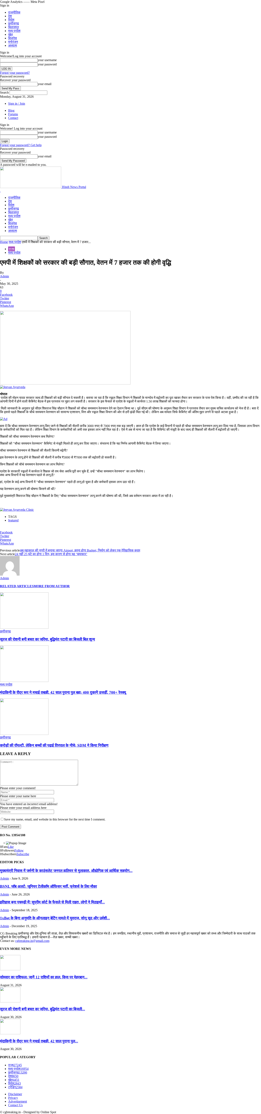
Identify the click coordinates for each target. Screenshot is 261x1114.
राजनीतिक (14, 12)
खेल (10, 34)
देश (10, 16)
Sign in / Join (16, 103)
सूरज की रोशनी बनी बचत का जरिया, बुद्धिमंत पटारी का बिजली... (42, 1009)
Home (4, 242)
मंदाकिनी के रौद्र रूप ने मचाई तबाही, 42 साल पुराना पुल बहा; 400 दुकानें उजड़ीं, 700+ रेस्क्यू (63, 692)
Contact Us (15, 1105)
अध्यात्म (12, 45)
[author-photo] (10, 574)
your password (47, 64)
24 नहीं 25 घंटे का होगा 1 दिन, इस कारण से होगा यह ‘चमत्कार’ (51, 554)
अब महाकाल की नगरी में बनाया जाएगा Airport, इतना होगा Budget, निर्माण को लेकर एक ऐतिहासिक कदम (80, 550)
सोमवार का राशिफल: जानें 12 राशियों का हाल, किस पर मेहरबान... (43, 977)
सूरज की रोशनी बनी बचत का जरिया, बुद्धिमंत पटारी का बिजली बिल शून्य (47, 639)
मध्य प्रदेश (14, 31)
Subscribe (23, 854)
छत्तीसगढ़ (13, 23)
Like (11, 846)
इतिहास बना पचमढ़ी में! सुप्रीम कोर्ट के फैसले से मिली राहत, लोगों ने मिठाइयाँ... (52, 902)
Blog (11, 110)
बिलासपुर (13, 27)
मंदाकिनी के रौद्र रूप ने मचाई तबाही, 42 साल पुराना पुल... (39, 1041)
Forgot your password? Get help (21, 145)
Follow (19, 850)
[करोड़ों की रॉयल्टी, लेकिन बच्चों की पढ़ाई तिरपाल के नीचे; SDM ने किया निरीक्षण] (24, 733)
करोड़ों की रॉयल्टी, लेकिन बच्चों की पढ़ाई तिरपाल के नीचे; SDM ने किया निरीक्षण (54, 745)
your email (44, 84)
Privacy (13, 1097)
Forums (13, 114)
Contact (13, 118)
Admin (4, 276)
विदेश (11, 19)
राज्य (11, 249)
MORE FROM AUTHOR (52, 586)
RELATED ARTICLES (17, 586)
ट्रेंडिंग (15, 1087)
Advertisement (17, 1101)
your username (47, 60)
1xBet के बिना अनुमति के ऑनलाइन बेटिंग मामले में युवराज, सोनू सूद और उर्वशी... (55, 918)
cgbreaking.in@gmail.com (32, 941)
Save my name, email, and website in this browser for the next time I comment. (54, 819)
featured (13, 520)
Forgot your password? (15, 72)
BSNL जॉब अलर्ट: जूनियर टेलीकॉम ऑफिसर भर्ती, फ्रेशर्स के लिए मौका (48, 886)
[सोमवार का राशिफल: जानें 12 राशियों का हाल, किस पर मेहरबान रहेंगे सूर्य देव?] (10, 969)
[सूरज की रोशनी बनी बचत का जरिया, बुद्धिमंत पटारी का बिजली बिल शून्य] (24, 627)
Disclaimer (15, 1094)
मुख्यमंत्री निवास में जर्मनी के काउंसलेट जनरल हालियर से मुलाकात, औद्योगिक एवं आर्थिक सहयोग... (66, 871)
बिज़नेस (12, 38)
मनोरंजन (13, 42)
